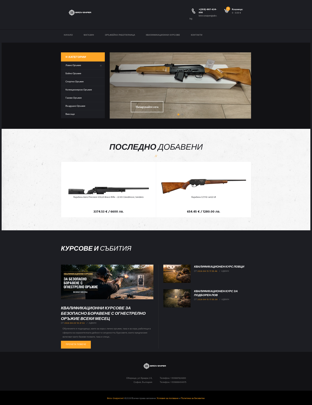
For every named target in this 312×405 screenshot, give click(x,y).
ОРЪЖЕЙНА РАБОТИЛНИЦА (120, 35)
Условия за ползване (168, 398)
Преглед (109, 179)
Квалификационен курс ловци (219, 266)
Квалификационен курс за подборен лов (216, 293)
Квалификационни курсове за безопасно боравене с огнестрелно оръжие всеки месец (103, 313)
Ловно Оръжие (73, 65)
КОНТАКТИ (196, 35)
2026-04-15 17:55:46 (207, 271)
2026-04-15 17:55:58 (207, 299)
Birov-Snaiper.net (115, 398)
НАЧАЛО (68, 35)
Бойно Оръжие (73, 73)
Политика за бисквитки (193, 398)
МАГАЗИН (89, 35)
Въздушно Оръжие (75, 106)
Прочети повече (76, 344)
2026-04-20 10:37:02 (74, 323)
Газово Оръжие (73, 98)
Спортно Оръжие (74, 82)
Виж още (70, 114)
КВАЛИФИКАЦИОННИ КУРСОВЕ (163, 35)
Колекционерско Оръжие (78, 90)
